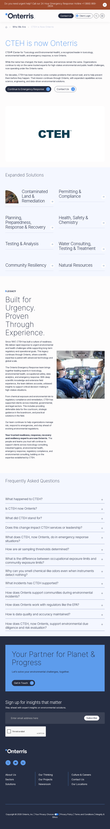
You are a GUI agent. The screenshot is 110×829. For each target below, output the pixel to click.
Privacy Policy (66, 814)
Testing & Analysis (21, 243)
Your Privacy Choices (44, 814)
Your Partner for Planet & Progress (53, 658)
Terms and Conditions (84, 814)
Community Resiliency (25, 265)
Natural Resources (75, 265)
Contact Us (66, 15)
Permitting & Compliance (70, 194)
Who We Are (19, 26)
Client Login (85, 15)
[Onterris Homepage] (6, 26)
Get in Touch (21, 683)
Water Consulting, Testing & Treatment (77, 246)
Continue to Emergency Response (26, 89)
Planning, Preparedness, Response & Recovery (25, 222)
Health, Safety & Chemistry (73, 220)
